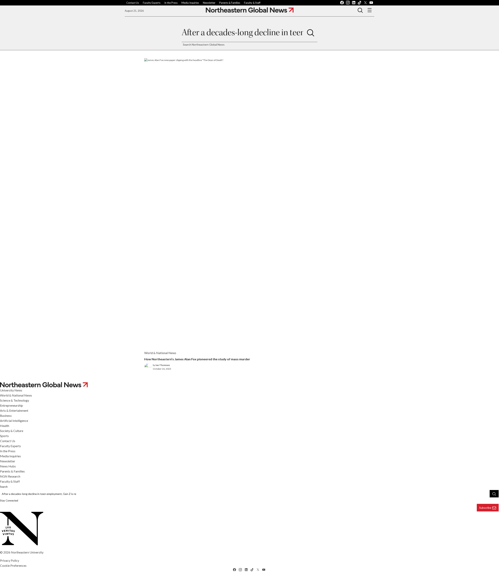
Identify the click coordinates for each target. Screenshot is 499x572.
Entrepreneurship (11, 405)
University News (11, 390)
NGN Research (10, 476)
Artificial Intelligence (14, 420)
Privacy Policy (9, 560)
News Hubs (8, 466)
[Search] (310, 33)
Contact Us (132, 2)
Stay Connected (9, 500)
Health (4, 425)
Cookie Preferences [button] (13, 565)
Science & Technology (14, 400)
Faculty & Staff (252, 2)
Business (6, 415)
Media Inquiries (190, 2)
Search (4, 486)
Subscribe (485, 507)
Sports (4, 436)
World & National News (16, 395)
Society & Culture (11, 431)
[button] (360, 10)
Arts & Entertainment (14, 410)
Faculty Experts (151, 2)
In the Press (171, 2)
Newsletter (209, 2)
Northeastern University (27, 552)
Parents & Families (229, 2)
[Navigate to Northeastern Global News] (250, 10)
